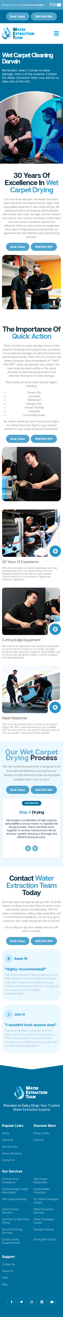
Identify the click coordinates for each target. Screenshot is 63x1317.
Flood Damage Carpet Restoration (15, 1190)
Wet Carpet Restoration (40, 1180)
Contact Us (8, 1160)
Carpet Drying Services (10, 1210)
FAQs (5, 1277)
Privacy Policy (42, 1133)
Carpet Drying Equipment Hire (11, 1241)
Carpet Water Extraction (42, 1190)
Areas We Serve (12, 1153)
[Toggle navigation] (56, 33)
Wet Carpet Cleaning (14, 1199)
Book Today (17, 16)
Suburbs (39, 1140)
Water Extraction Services (44, 1210)
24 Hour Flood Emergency (10, 1180)
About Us (7, 1140)
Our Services (9, 1146)
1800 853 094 (44, 16)
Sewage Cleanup (44, 1229)
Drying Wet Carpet (45, 1239)
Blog (4, 1284)
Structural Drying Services (12, 1231)
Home (5, 1133)
